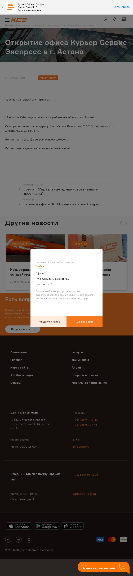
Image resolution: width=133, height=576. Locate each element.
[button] (104, 568)
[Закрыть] (3, 7)
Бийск (40, 266)
